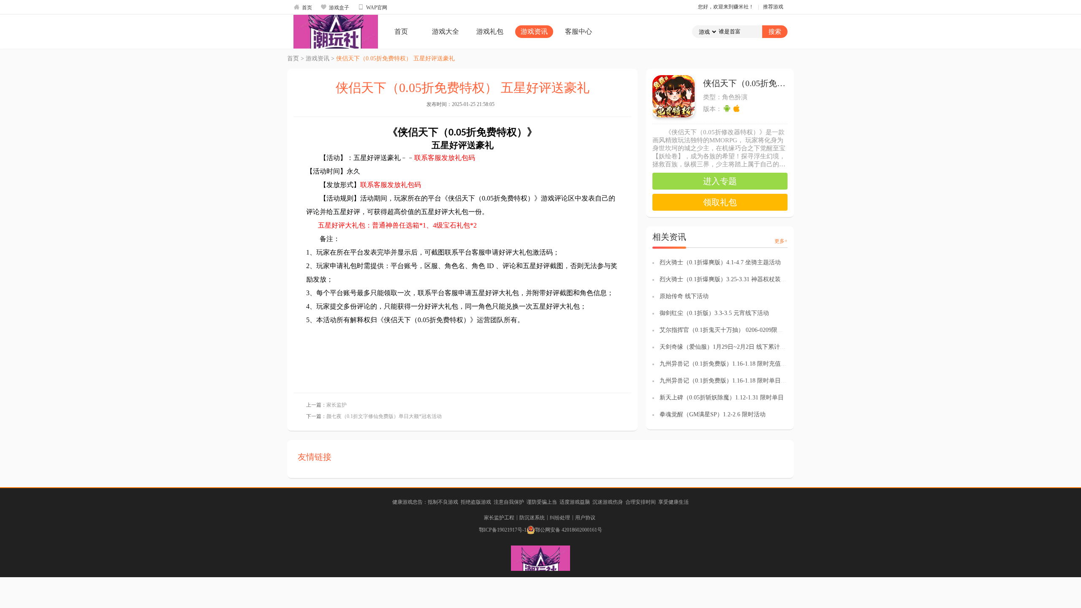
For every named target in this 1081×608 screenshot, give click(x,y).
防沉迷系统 (532, 518)
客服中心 (578, 31)
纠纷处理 (560, 518)
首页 (302, 7)
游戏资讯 (534, 31)
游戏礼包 (489, 31)
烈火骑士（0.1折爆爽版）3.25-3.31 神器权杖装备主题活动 (735, 279)
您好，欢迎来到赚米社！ (726, 7)
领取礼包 (720, 202)
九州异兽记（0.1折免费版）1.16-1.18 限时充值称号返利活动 (738, 364)
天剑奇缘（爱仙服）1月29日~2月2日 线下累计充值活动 (732, 347)
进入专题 (720, 181)
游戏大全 (445, 31)
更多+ (781, 241)
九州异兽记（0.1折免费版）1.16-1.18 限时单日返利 (726, 380)
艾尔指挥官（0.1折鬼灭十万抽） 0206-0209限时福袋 (727, 330)
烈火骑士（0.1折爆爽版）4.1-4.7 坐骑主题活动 (720, 262)
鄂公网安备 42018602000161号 (568, 530)
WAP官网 (372, 7)
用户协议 (585, 518)
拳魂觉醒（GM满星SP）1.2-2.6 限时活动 (713, 414)
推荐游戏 (773, 7)
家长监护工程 (499, 518)
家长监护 (336, 405)
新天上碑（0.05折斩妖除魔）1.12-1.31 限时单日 (722, 397)
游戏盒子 (334, 7)
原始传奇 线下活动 (684, 296)
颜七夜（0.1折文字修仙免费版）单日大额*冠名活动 (384, 416)
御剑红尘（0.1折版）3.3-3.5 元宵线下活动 (714, 313)
